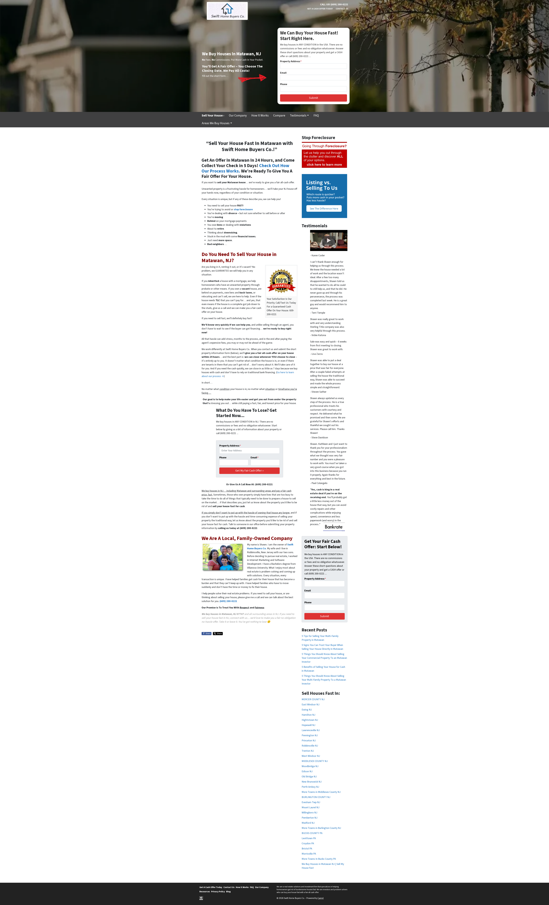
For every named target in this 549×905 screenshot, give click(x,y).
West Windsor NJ (311, 756)
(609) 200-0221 (228, 601)
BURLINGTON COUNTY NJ (316, 797)
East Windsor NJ (310, 704)
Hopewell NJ (308, 725)
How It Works (260, 115)
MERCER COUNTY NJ (313, 699)
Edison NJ (307, 771)
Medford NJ (308, 823)
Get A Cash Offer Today (320, 8)
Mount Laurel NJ (310, 807)
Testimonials (298, 115)
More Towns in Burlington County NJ (321, 828)
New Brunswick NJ (312, 782)
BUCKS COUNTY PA (312, 833)
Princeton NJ (309, 740)
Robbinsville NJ (310, 745)
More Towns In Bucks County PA (319, 859)
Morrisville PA (309, 854)
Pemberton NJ (309, 818)
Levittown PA (309, 838)
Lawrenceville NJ (311, 730)
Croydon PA (308, 843)
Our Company (238, 115)
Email (283, 73)
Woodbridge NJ (310, 766)
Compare (279, 115)
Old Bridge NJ (309, 776)
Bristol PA (307, 848)
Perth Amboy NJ (310, 787)
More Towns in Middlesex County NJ (321, 792)
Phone (283, 84)
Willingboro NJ (309, 812)
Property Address (291, 61)
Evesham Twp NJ (311, 802)
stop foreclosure (243, 209)
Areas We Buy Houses (215, 123)
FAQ (316, 115)
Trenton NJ (308, 751)
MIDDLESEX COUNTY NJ (315, 761)
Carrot (321, 898)
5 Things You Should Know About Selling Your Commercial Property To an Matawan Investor (324, 658)
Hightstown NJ (310, 720)
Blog (228, 891)
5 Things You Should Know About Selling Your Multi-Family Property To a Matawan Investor (324, 679)
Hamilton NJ (308, 715)
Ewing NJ (307, 709)
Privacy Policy (218, 891)
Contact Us (342, 8)
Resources (204, 891)
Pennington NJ (310, 735)
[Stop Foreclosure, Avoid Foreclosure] (324, 155)
